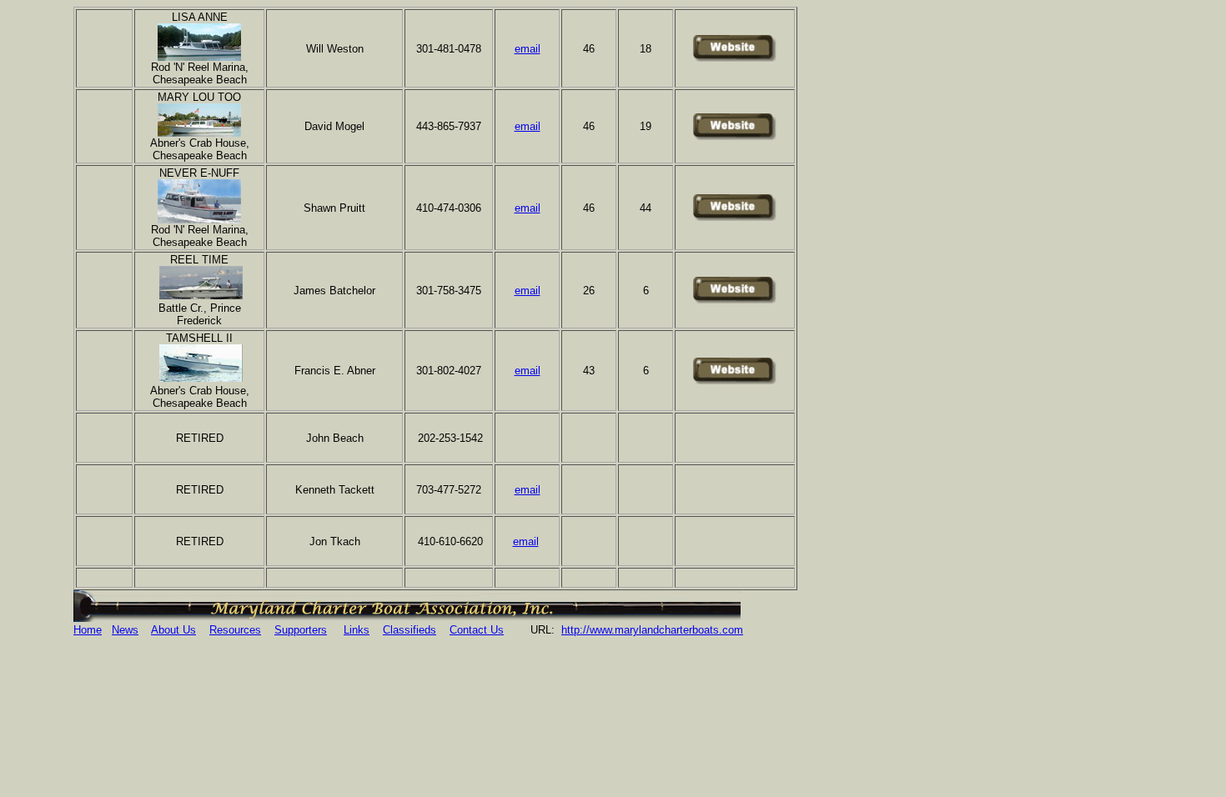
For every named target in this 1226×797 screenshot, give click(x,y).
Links (356, 630)
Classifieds (409, 630)
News (125, 630)
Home (87, 630)
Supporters (300, 630)
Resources (235, 630)
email (527, 126)
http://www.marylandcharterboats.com (652, 630)
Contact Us (477, 630)
